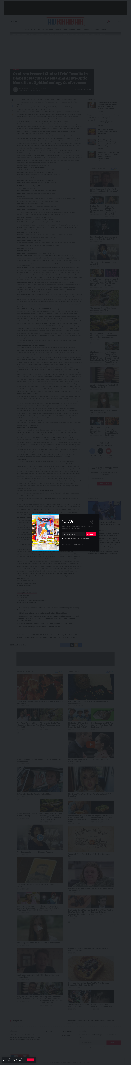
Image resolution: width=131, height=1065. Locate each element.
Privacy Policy (7, 1061)
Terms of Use (18, 1061)
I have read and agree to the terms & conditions (77, 538)
